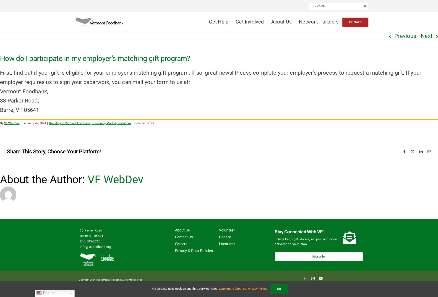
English (49, 293)
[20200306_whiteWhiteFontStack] (88, 255)
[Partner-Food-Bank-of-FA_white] (107, 255)
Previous (405, 36)
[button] (319, 256)
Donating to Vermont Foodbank (69, 123)
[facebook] (305, 278)
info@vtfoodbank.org (95, 247)
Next (427, 36)
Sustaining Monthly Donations (111, 123)
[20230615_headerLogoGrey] (99, 20)
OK (279, 289)
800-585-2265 (90, 241)
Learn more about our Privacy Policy (242, 288)
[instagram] (313, 278)
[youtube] (321, 278)
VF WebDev (12, 123)
